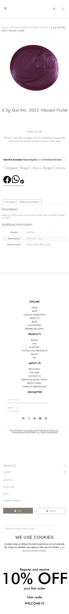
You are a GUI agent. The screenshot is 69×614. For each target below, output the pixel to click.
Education (9, 487)
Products (10, 465)
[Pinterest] (45, 418)
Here (40, 159)
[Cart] (63, 9)
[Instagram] (28, 418)
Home (5, 27)
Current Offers (11, 500)
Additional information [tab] (29, 202)
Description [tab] (10, 202)
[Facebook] (23, 418)
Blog (6, 493)
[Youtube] (34, 418)
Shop (7, 472)
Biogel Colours (20, 27)
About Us (8, 480)
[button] (7, 181)
